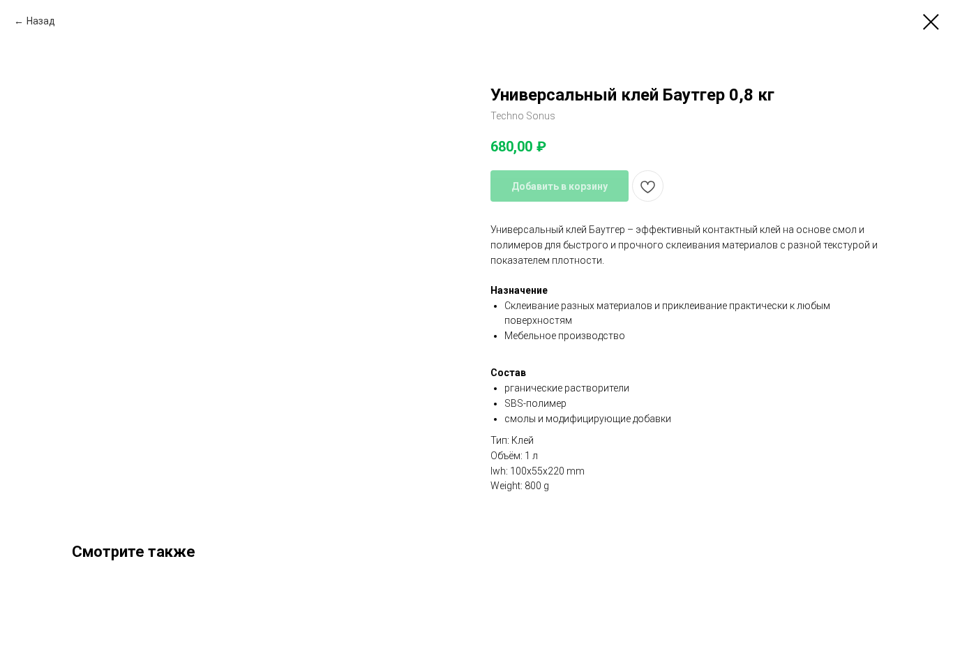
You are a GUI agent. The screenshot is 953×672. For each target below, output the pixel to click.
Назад (41, 21)
